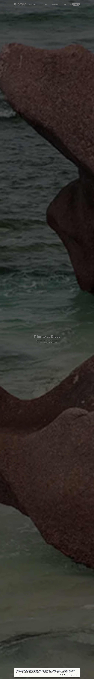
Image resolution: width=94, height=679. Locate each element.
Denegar (75, 674)
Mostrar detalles (19, 674)
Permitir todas (65, 674)
